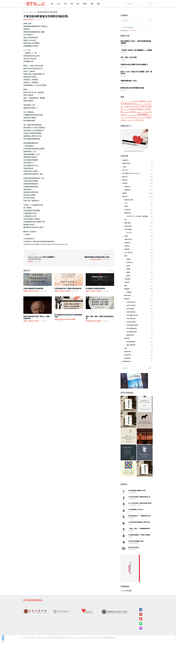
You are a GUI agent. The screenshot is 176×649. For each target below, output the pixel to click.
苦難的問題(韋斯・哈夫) (129, 81)
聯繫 (98, 4)
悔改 (125, 107)
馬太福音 (133, 120)
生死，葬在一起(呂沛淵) (129, 57)
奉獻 (92, 4)
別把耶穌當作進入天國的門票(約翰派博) (68, 288)
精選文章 (31, 12)
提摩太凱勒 (129, 107)
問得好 (85, 4)
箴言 (127, 115)
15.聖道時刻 (131, 518)
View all (111, 270)
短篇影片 (25, 291)
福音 (148, 112)
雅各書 (129, 120)
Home (25, 12)
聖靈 (126, 118)
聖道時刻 (123, 118)
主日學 (131, 101)
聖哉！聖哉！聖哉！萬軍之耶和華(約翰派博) (100, 317)
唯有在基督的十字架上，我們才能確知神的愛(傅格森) (136, 42)
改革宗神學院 (136, 109)
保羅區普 (136, 101)
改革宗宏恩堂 (126, 109)
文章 (71, 4)
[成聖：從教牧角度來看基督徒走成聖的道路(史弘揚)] (128, 436)
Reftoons (125, 101)
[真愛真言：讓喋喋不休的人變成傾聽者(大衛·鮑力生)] (145, 420)
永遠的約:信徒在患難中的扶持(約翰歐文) (134, 64)
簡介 (52, 4)
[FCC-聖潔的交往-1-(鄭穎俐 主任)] (128, 420)
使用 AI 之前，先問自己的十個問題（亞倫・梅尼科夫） (136, 73)
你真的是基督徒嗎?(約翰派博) (33, 288)
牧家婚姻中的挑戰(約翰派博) (95, 288)
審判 (122, 107)
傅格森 (142, 101)
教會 (144, 109)
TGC (128, 101)
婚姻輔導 (139, 104)
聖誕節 (150, 115)
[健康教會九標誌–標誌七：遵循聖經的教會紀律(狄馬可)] (128, 452)
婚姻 (135, 104)
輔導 (149, 117)
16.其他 (138, 505)
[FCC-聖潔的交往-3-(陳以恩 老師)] (128, 404)
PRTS (122, 101)
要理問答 (139, 118)
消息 (78, 4)
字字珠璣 (143, 104)
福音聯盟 (57, 319)
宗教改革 (148, 104)
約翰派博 (31, 19)
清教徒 (133, 112)
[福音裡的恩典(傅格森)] (145, 404)
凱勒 (147, 101)
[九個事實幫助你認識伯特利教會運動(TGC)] (145, 436)
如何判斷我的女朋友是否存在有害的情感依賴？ (68, 316)
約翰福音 (135, 115)
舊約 (128, 118)
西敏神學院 (133, 118)
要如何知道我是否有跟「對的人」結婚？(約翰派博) (37, 317)
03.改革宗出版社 (132, 505)
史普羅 (124, 103)
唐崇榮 (130, 103)
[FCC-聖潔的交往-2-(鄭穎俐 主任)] (145, 469)
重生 (126, 120)
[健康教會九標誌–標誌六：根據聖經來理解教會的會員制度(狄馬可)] (128, 469)
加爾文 (150, 101)
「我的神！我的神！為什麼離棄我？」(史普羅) (136, 50)
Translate (134, 30)
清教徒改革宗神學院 (141, 112)
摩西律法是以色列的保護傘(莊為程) (132, 88)
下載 (65, 4)
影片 (58, 4)
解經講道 (144, 118)
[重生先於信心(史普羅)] (145, 452)
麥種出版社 (139, 120)
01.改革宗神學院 (132, 492)
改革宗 (137, 106)
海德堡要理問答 (126, 112)
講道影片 (137, 543)
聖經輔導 (73, 319)
